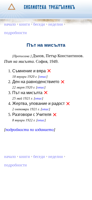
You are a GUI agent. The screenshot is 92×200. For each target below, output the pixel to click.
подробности (15, 33)
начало (10, 24)
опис (42, 76)
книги (24, 24)
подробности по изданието (30, 129)
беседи (39, 24)
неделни (55, 24)
